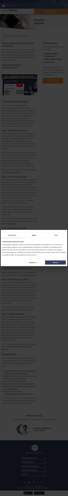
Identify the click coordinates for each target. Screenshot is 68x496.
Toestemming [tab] (12, 235)
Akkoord (55, 262)
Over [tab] (56, 235)
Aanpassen (32, 262)
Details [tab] (34, 235)
